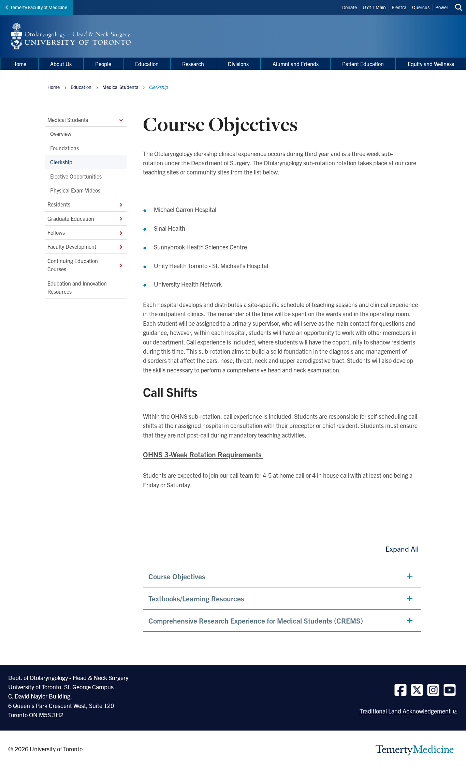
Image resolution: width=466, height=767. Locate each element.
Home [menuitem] (19, 63)
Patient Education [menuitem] (363, 63)
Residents (58, 204)
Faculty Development (71, 246)
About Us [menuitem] (61, 63)
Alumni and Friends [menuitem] (296, 63)
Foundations (64, 147)
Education (81, 87)
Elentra (399, 7)
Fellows (56, 232)
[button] (282, 576)
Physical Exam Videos (75, 189)
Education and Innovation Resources (77, 286)
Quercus (420, 7)
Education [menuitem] (147, 63)
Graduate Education (70, 218)
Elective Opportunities (76, 175)
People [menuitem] (103, 63)
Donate (349, 7)
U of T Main (374, 7)
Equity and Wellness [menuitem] (431, 63)
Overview (60, 133)
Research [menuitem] (193, 63)
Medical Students (67, 119)
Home (53, 87)
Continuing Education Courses (72, 264)
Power (441, 7)
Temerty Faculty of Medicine (38, 7)
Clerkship (61, 161)
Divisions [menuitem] (238, 63)
